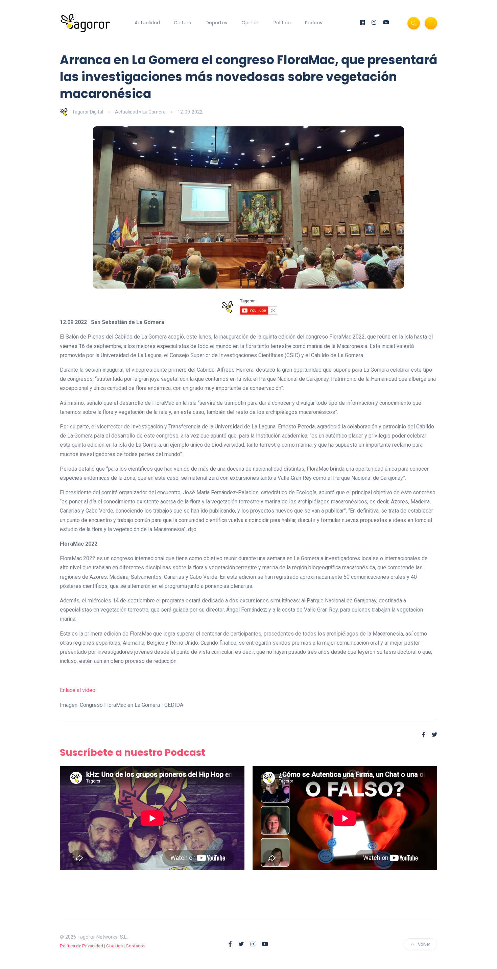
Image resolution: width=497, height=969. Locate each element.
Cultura (182, 22)
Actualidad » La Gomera (140, 112)
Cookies (114, 945)
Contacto (135, 945)
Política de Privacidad (81, 945)
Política (282, 22)
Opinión (250, 22)
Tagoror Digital (87, 112)
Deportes (216, 22)
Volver (424, 944)
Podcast (314, 22)
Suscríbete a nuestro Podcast (132, 752)
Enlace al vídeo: (78, 690)
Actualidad (147, 22)
